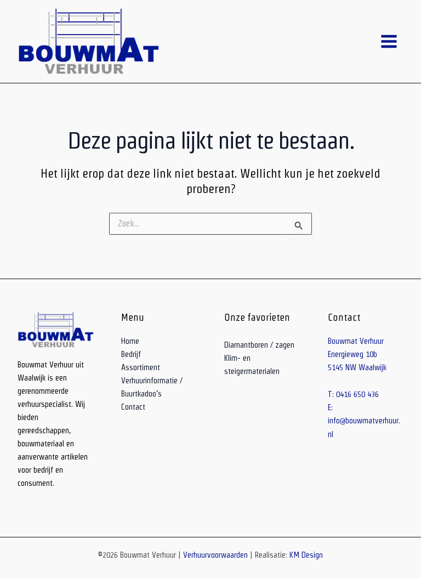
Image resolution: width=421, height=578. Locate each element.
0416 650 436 (357, 394)
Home (130, 341)
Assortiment (140, 367)
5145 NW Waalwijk (357, 367)
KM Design (306, 555)
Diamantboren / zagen (259, 345)
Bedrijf (131, 354)
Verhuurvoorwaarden (215, 555)
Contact (133, 407)
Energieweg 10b (352, 354)
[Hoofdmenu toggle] (388, 41)
